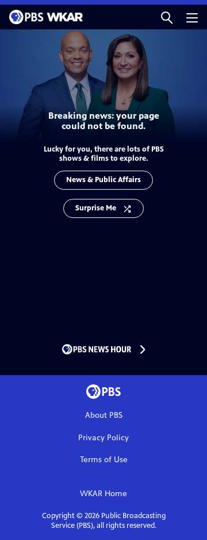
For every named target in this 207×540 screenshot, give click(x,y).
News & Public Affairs (103, 179)
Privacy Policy (103, 438)
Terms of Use (104, 460)
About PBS (103, 415)
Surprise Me (95, 208)
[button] (166, 17)
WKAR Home (103, 494)
